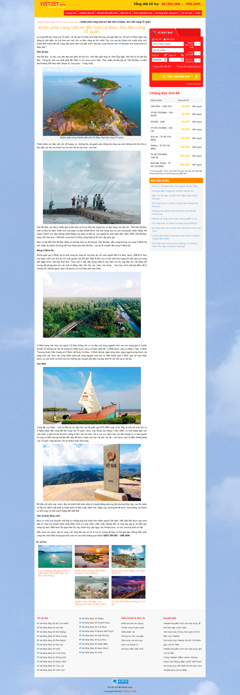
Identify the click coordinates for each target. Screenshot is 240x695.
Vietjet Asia (43, 21)
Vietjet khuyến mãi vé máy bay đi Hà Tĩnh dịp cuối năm (181, 625)
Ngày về (172, 55)
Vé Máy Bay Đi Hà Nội (51, 627)
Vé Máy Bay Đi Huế (49, 648)
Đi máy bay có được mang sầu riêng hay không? (175, 205)
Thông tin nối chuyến (132, 636)
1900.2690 (192, 3)
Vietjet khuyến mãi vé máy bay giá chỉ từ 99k (182, 651)
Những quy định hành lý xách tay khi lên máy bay (174, 212)
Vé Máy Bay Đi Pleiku (92, 618)
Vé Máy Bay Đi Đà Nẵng (52, 631)
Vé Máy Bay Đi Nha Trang (53, 636)
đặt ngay (197, 106)
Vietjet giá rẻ (86, 12)
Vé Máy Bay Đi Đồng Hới (52, 657)
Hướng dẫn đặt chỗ (132, 648)
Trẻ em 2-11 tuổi (189, 53)
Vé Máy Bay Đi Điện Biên (94, 643)
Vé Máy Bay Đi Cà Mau (94, 626)
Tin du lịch (186, 12)
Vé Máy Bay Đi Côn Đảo (52, 653)
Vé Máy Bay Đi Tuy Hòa (93, 639)
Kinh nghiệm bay (143, 12)
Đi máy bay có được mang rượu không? (174, 223)
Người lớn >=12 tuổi (189, 45)
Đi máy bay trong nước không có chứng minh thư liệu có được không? (174, 245)
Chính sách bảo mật (132, 627)
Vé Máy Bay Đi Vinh (91, 652)
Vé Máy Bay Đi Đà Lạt (51, 644)
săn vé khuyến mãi (123, 43)
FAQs (197, 12)
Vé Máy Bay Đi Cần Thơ (52, 669)
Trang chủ (71, 12)
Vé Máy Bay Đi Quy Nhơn (95, 648)
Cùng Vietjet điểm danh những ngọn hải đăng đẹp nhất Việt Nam (182, 659)
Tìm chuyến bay (178, 76)
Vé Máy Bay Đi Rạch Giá (52, 661)
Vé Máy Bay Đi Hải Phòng (95, 635)
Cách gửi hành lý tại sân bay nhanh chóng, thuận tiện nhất (176, 237)
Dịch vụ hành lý (129, 644)
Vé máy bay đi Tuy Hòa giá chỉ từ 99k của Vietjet (181, 634)
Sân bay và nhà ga (132, 640)
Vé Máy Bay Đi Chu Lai (51, 665)
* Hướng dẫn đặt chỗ (161, 66)
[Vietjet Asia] (52, 5)
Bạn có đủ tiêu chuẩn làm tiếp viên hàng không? (174, 197)
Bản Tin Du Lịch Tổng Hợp (64, 21)
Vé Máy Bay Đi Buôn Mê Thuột (97, 631)
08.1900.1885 (170, 3)
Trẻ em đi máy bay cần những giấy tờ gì (174, 218)
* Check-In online (193, 84)
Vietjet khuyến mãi (107, 12)
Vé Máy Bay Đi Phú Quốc (52, 640)
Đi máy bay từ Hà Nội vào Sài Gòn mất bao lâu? (176, 229)
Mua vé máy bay (45, 520)
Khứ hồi (157, 39)
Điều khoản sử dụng (132, 623)
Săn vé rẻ (125, 12)
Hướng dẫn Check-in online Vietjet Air (172, 190)
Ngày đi (155, 55)
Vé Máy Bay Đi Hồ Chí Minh (54, 623)
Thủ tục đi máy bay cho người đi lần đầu (175, 186)
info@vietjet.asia (123, 687)
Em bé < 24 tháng (189, 60)
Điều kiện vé (128, 631)
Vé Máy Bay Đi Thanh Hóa (95, 622)
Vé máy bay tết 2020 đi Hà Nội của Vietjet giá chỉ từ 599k (182, 667)
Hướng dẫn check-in (166, 12)
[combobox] (168, 44)
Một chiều (170, 39)
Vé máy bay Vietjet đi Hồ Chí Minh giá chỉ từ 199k (182, 642)
